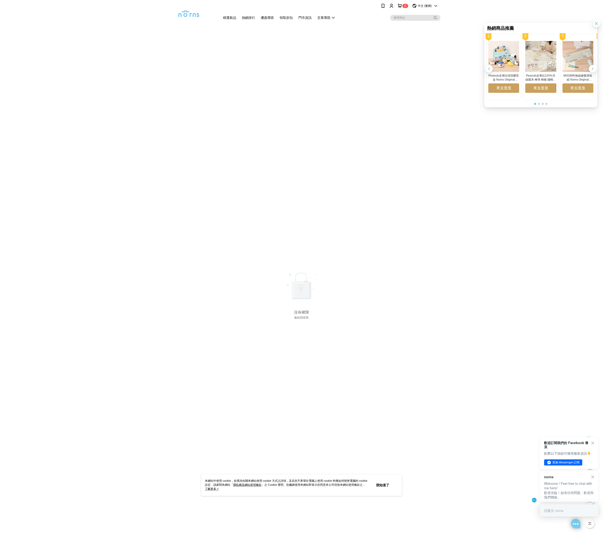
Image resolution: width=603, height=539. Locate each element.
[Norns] (189, 12)
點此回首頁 (301, 317)
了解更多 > (212, 488)
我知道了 (382, 485)
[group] (503, 67)
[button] (592, 69)
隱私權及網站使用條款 (247, 484)
